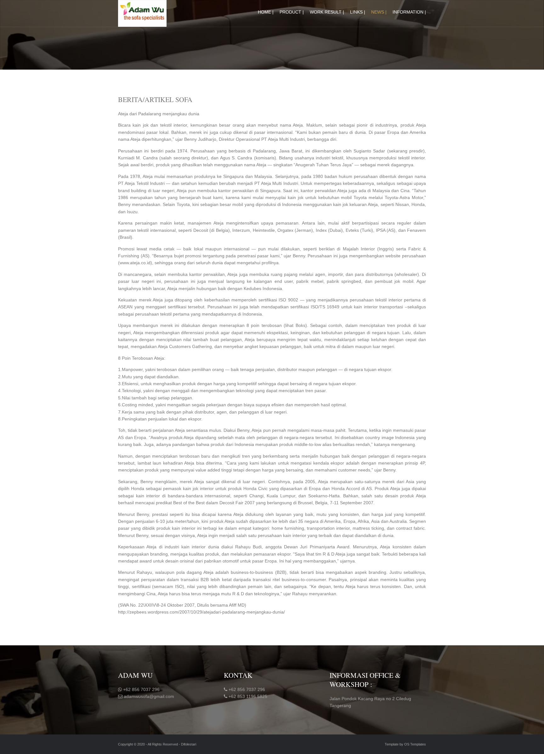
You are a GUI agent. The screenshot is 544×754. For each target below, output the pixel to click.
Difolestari (188, 744)
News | (379, 11)
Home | (266, 11)
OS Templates (415, 744)
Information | (409, 11)
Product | (292, 11)
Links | (357, 11)
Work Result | (327, 11)
